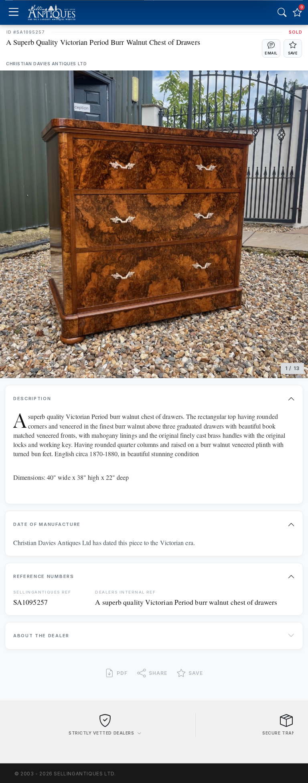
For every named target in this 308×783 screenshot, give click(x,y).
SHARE (158, 673)
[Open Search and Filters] (282, 12)
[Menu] (13, 12)
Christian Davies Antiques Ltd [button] (46, 63)
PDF (122, 673)
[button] (271, 48)
